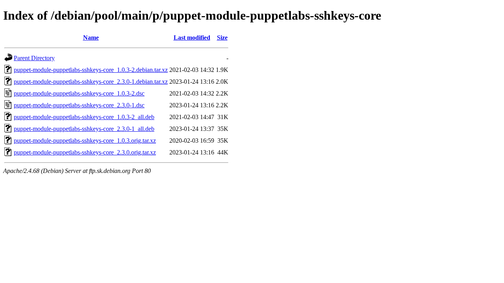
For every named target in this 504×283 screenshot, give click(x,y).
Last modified (192, 37)
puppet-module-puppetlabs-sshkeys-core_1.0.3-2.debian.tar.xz (91, 69)
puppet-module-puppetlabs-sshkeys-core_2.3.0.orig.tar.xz (85, 152)
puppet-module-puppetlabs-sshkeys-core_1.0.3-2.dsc (79, 93)
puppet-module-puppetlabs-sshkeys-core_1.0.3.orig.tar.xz (85, 140)
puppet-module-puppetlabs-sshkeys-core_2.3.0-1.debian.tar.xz (91, 81)
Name (91, 37)
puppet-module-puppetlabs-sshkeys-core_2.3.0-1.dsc (79, 105)
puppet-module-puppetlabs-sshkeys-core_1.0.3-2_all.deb (84, 117)
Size (222, 37)
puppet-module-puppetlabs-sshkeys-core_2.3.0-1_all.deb (84, 128)
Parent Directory (34, 58)
